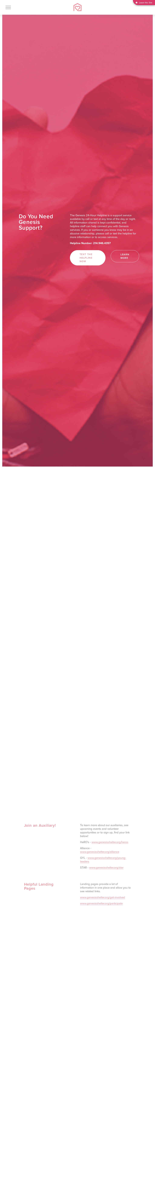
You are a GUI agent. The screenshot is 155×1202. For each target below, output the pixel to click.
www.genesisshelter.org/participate (101, 903)
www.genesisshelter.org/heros (110, 842)
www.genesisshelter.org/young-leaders (103, 859)
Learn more (124, 256)
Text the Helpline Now (86, 258)
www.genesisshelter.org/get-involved (102, 897)
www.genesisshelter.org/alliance (99, 852)
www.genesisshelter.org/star (106, 867)
